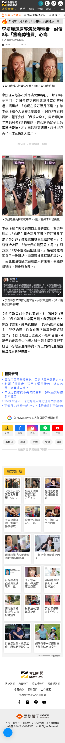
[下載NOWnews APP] (47, 3)
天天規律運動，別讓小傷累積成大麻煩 (11, 523)
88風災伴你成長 (36, 15)
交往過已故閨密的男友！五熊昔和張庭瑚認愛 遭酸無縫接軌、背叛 (51, 521)
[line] (35, 702)
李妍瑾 (9, 442)
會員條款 (19, 689)
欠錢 (47, 442)
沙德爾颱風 (9, 9)
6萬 (59, 442)
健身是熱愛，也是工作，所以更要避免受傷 (17, 645)
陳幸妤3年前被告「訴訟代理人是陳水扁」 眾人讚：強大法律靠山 (32, 521)
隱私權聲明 (38, 683)
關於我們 (33, 689)
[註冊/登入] (60, 3)
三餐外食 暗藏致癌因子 (47, 556)
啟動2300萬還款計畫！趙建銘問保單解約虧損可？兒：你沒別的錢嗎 (32, 610)
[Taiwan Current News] (40, 3)
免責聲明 (23, 683)
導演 (22, 442)
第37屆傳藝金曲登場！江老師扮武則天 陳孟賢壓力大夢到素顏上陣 (51, 610)
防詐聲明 (10, 683)
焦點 (22, 9)
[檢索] (53, 3)
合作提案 (46, 689)
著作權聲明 (54, 683)
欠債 (35, 442)
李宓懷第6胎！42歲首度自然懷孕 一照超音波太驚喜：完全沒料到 (32, 583)
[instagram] (27, 702)
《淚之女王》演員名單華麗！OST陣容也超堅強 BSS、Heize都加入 (12, 495)
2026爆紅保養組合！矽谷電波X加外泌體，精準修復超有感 (52, 583)
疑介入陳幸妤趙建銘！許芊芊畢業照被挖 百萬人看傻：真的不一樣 (31, 495)
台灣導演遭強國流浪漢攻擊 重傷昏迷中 (11, 583)
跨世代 (56, 15)
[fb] (19, 702)
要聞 (40, 9)
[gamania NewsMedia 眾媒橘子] (32, 716)
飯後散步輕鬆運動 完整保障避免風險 (12, 612)
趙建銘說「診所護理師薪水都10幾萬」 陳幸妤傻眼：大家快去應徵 (17, 556)
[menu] (62, 9)
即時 (31, 9)
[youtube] (44, 702)
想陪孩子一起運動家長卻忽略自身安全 (47, 645)
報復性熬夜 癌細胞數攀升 (51, 494)
